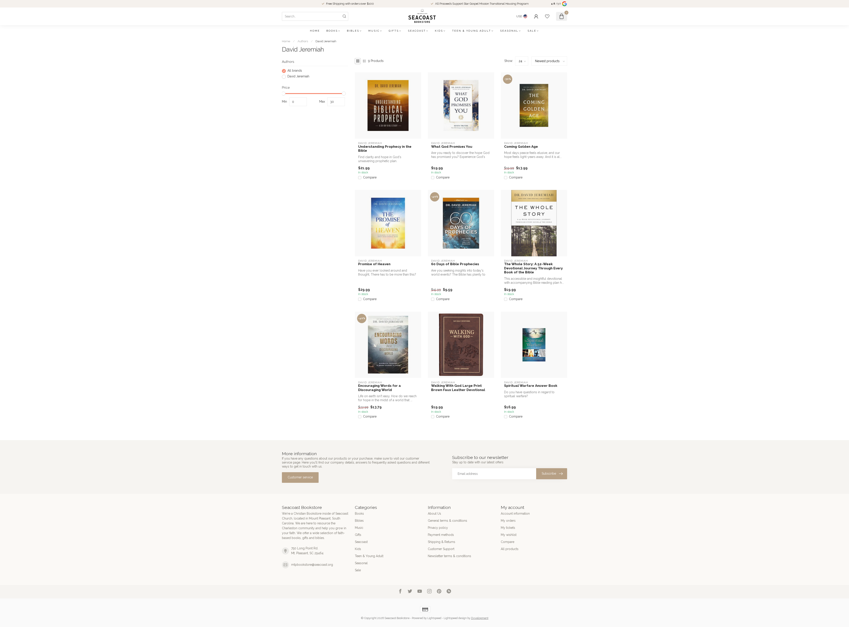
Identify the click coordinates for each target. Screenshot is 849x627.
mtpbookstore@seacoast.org (312, 564)
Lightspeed (434, 618)
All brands (294, 71)
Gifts (394, 30)
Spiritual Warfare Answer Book (530, 386)
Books (332, 30)
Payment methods (441, 535)
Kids (439, 30)
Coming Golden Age (521, 147)
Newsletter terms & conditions (449, 556)
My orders (508, 520)
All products (509, 549)
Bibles (353, 30)
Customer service (300, 477)
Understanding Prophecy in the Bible (384, 149)
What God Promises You (451, 147)
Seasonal (509, 30)
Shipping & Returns (441, 542)
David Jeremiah (326, 41)
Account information (515, 513)
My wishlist (508, 535)
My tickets (508, 527)
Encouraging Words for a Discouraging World (379, 388)
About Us (434, 513)
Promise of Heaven (374, 264)
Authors (303, 41)
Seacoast (417, 30)
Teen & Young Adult (471, 30)
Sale (532, 30)
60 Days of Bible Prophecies (455, 264)
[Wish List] (547, 16)
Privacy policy (438, 527)
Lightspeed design (455, 618)
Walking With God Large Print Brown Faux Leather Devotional (458, 388)
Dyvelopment (479, 618)
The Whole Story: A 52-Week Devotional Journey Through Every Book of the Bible (533, 268)
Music (374, 30)
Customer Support (441, 549)
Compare (370, 177)
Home (315, 30)
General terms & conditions (447, 520)
